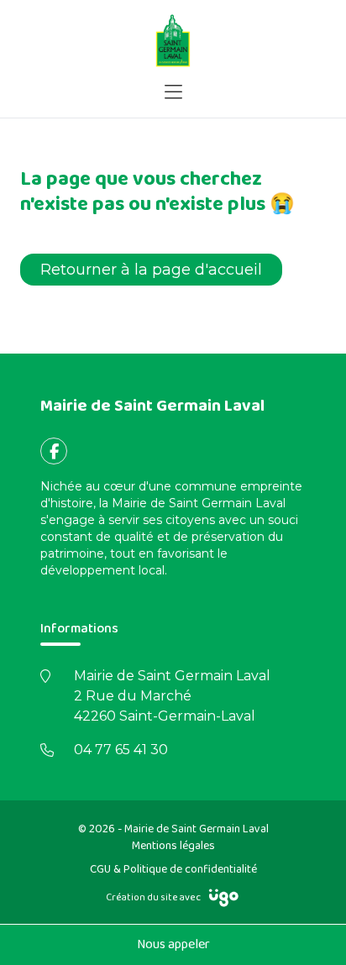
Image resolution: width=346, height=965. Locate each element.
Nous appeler (173, 944)
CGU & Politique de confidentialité (173, 869)
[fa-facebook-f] (53, 451)
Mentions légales (173, 845)
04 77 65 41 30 (121, 750)
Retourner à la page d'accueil (151, 269)
